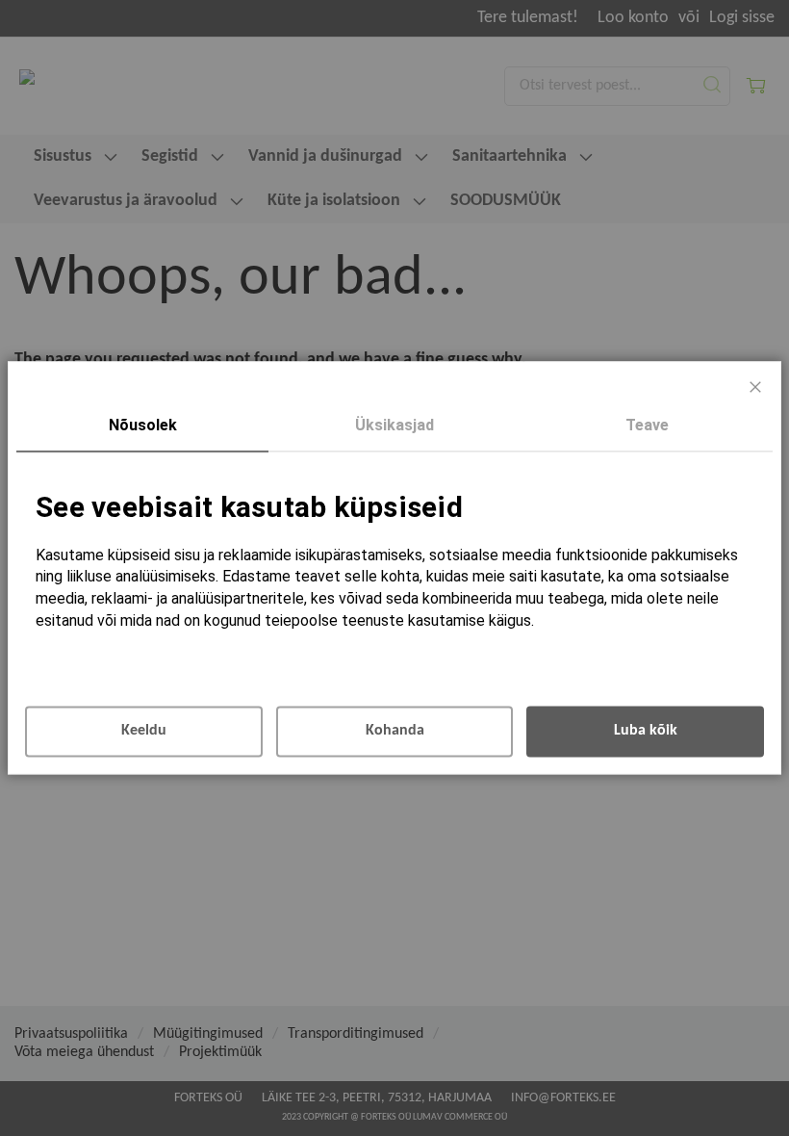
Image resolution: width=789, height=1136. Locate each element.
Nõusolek (143, 425)
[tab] (142, 426)
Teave (647, 425)
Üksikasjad (394, 425)
